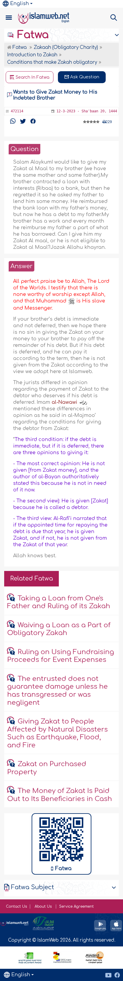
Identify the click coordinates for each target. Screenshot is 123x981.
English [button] (19, 3)
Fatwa (31, 35)
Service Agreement (76, 906)
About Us (44, 906)
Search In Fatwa (31, 77)
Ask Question (84, 77)
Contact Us (16, 906)
